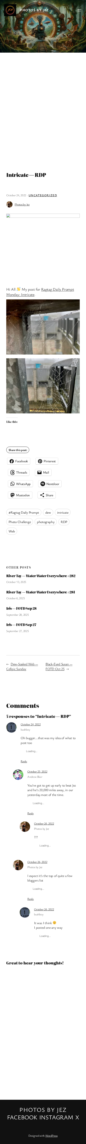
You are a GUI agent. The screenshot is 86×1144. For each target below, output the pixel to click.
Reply (24, 761)
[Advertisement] (43, 110)
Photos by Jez (34, 10)
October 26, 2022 (44, 823)
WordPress (51, 1136)
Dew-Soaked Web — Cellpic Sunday (22, 666)
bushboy (25, 729)
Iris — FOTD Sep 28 (21, 608)
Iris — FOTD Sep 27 (21, 625)
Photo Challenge (20, 521)
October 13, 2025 (16, 582)
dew (48, 512)
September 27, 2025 (17, 631)
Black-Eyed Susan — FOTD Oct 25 (59, 666)
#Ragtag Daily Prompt (24, 512)
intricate (62, 512)
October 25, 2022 (37, 771)
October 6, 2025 (15, 598)
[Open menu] (79, 10)
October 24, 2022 (30, 724)
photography (45, 521)
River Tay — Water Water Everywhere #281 (40, 592)
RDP (64, 521)
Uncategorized (43, 195)
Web (12, 531)
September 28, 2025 (17, 615)
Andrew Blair (34, 777)
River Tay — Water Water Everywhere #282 (40, 576)
